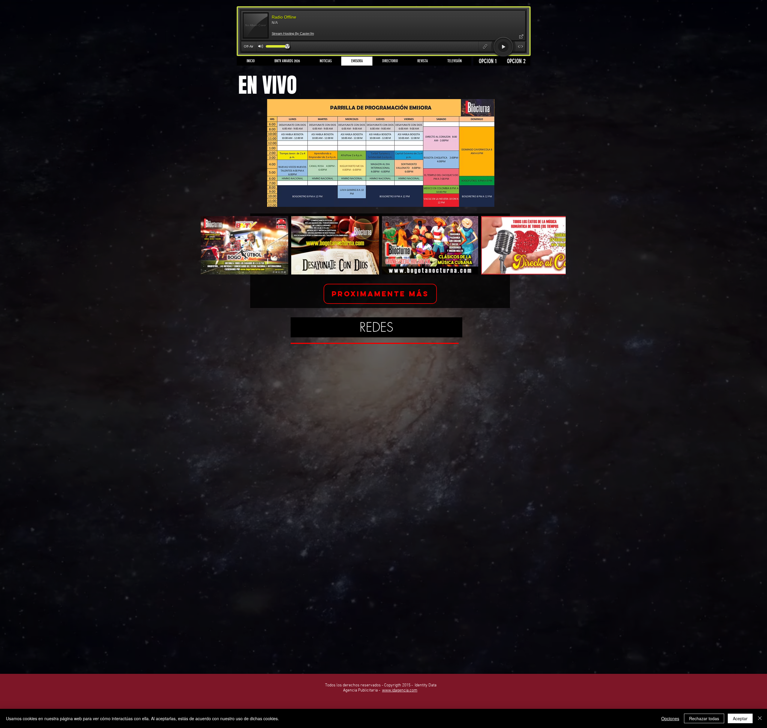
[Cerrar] (759, 718)
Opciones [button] (670, 718)
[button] (380, 294)
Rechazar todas (704, 718)
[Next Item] (555, 245)
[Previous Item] (211, 245)
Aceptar (740, 718)
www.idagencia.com (399, 690)
